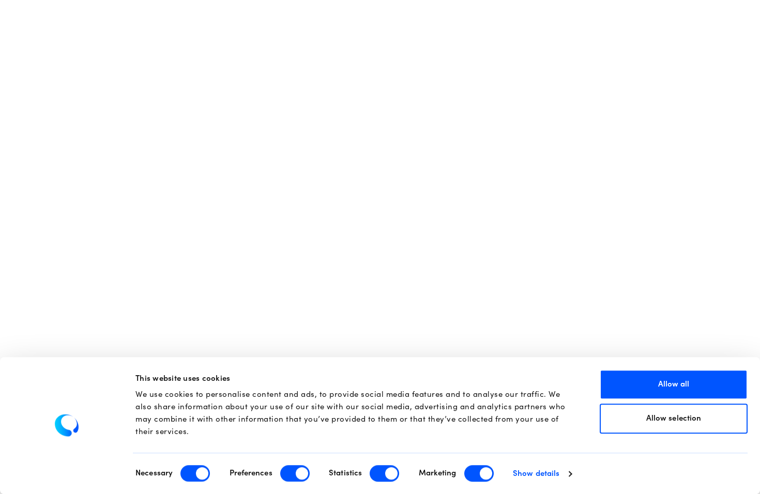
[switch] (295, 473)
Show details (536, 473)
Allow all (674, 384)
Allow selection (674, 418)
